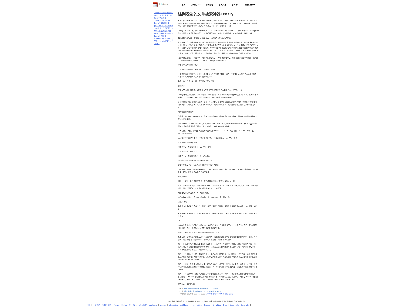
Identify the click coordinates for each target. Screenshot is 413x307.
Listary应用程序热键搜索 (163, 33)
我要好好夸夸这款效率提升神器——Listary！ (201, 288)
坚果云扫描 (106, 305)
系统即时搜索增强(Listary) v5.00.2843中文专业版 (202, 291)
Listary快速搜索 (160, 18)
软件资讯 (235, 5)
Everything (217, 305)
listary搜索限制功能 (161, 23)
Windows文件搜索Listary (163, 39)
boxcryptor (245, 305)
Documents (234, 305)
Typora (116, 305)
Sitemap (229, 294)
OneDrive (133, 305)
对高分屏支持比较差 (162, 20)
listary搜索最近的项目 (162, 31)
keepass (163, 305)
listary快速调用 (160, 36)
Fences (207, 305)
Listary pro (196, 5)
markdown (153, 305)
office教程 (143, 305)
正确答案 (96, 305)
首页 (183, 5)
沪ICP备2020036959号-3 (215, 294)
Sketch (124, 305)
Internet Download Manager (179, 305)
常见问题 (222, 5)
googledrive (197, 305)
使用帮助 (209, 5)
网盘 (88, 305)
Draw (225, 305)
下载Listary (249, 5)
